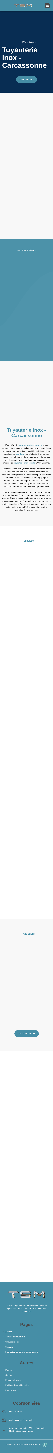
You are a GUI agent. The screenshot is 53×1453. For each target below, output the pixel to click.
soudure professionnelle (30, 445)
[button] (47, 5)
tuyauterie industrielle (24, 463)
